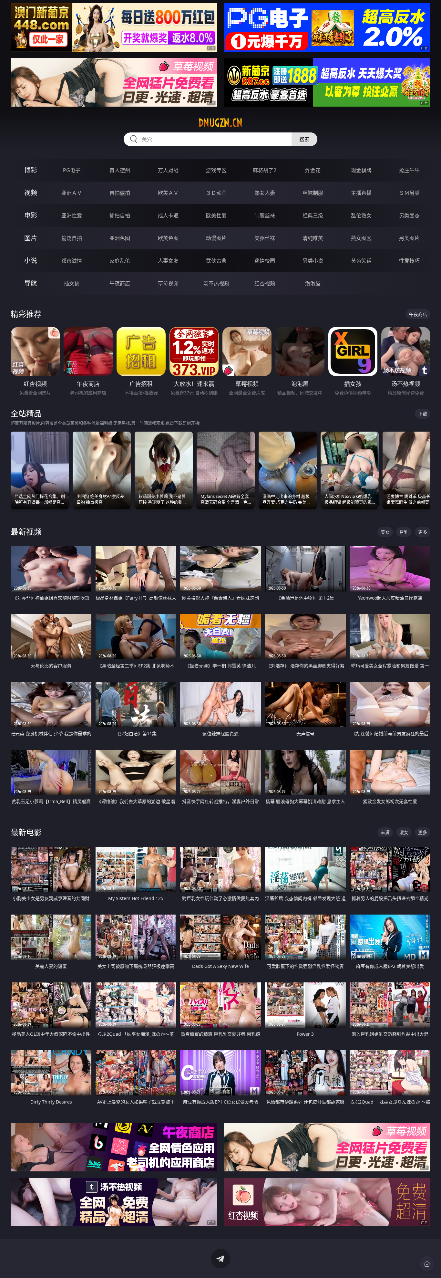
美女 (385, 532)
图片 (30, 238)
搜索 (304, 139)
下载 (422, 414)
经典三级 (313, 215)
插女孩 (71, 283)
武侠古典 (216, 260)
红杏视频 (264, 283)
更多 (422, 532)
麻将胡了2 (264, 170)
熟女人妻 (264, 192)
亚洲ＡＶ (71, 192)
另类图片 (409, 238)
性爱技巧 (409, 260)
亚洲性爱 (71, 215)
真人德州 (119, 170)
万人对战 (168, 170)
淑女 (403, 832)
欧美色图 (168, 238)
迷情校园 (264, 260)
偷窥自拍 (71, 238)
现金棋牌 (361, 170)
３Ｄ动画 (216, 192)
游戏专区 (216, 170)
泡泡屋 (313, 283)
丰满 (385, 832)
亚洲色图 (119, 238)
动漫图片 (216, 238)
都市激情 (71, 260)
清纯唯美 (313, 238)
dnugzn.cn (220, 122)
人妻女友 (168, 260)
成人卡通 (168, 215)
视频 (30, 192)
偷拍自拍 (119, 215)
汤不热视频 (216, 283)
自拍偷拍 (119, 192)
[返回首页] (427, 1264)
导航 (30, 283)
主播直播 (361, 192)
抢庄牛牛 (409, 170)
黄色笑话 (361, 260)
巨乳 (403, 532)
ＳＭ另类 (409, 192)
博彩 (30, 170)
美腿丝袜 (264, 238)
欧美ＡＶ (168, 192)
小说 (30, 260)
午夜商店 (119, 283)
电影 (30, 215)
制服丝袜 (264, 215)
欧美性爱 (216, 215)
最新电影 (26, 832)
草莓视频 (168, 283)
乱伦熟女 (361, 215)
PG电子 (71, 170)
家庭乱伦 (119, 260)
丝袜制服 (313, 192)
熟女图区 (361, 238)
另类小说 (313, 260)
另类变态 (409, 215)
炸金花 (313, 170)
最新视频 (26, 531)
